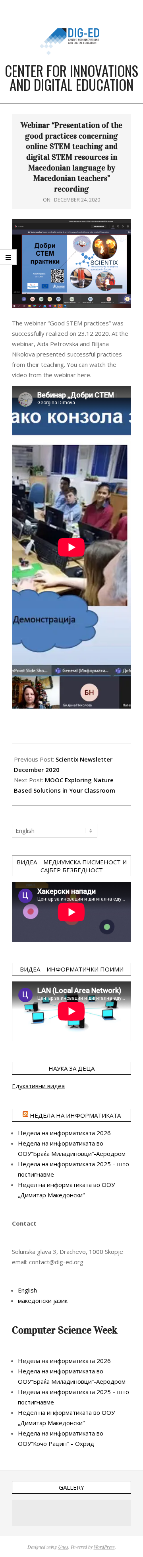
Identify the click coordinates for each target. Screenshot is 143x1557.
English (27, 1290)
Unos (63, 1546)
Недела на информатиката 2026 (64, 1133)
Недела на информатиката (75, 1115)
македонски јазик (43, 1300)
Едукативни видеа (38, 1086)
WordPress (104, 1546)
